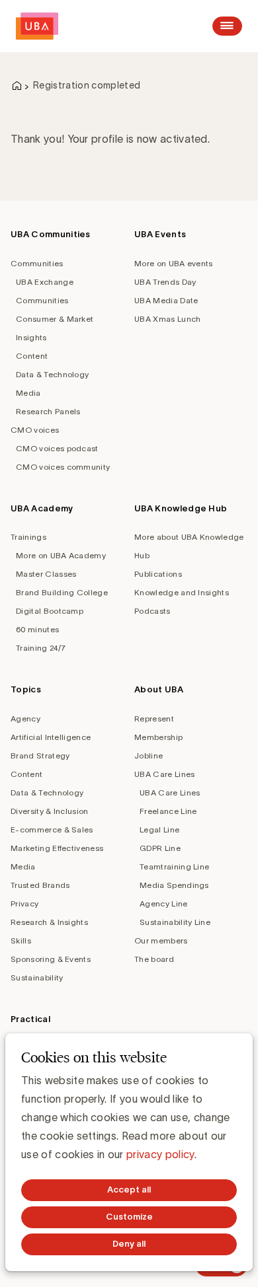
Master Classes (46, 574)
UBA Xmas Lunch (167, 318)
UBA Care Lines (164, 774)
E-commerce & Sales (52, 829)
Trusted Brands (40, 885)
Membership (158, 737)
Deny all (129, 1244)
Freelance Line (168, 811)
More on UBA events (173, 263)
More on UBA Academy (61, 555)
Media (28, 392)
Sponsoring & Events (51, 959)
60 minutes (37, 629)
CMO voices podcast (57, 448)
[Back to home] (37, 26)
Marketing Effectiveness (57, 848)
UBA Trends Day (165, 281)
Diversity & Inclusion (50, 811)
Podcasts (152, 611)
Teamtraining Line (174, 866)
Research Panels (48, 411)
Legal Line (159, 829)
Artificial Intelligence (51, 737)
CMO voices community (63, 466)
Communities (37, 263)
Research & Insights (49, 922)
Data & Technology (52, 374)
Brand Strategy (40, 755)
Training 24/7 (40, 648)
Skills (21, 940)
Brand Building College (62, 592)
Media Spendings (174, 885)
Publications (158, 574)
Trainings (28, 537)
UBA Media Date (166, 300)
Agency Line (164, 903)
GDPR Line (160, 848)
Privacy (24, 903)
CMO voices (35, 429)
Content (32, 355)
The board (154, 959)
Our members (161, 940)
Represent (154, 718)
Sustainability (37, 977)
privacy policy (160, 1154)
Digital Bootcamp (49, 611)
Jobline (148, 755)
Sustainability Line (175, 922)
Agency (25, 718)
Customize (129, 1217)
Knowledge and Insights (181, 592)
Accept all (129, 1190)
